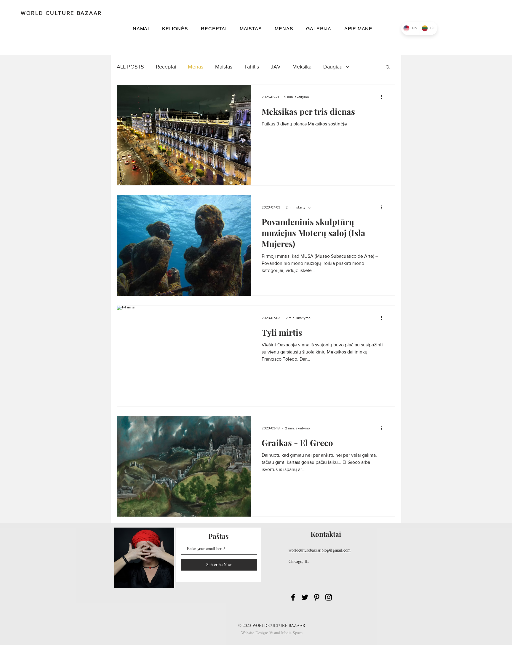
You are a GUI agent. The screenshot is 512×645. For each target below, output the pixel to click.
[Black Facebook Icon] (293, 597)
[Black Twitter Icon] (304, 597)
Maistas (223, 67)
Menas (195, 67)
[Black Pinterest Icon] (316, 597)
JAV (276, 67)
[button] (175, 28)
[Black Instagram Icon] (328, 597)
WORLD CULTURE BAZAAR (278, 625)
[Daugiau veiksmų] (383, 97)
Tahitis (251, 67)
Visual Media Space (286, 633)
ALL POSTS (130, 67)
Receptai (166, 67)
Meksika (301, 67)
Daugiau (333, 67)
